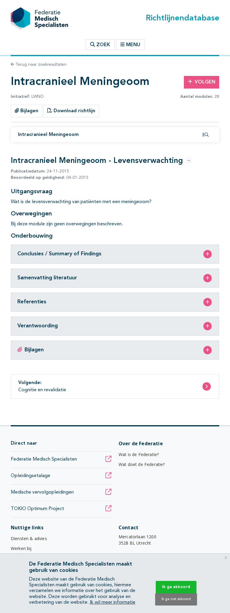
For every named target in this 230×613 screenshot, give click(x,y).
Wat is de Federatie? (139, 454)
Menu (133, 45)
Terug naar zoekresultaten (40, 64)
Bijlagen (28, 111)
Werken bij (21, 548)
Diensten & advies (29, 538)
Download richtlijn (73, 111)
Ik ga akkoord (176, 587)
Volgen (205, 82)
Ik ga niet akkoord (176, 599)
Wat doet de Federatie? (142, 464)
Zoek (102, 45)
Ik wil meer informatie (112, 602)
